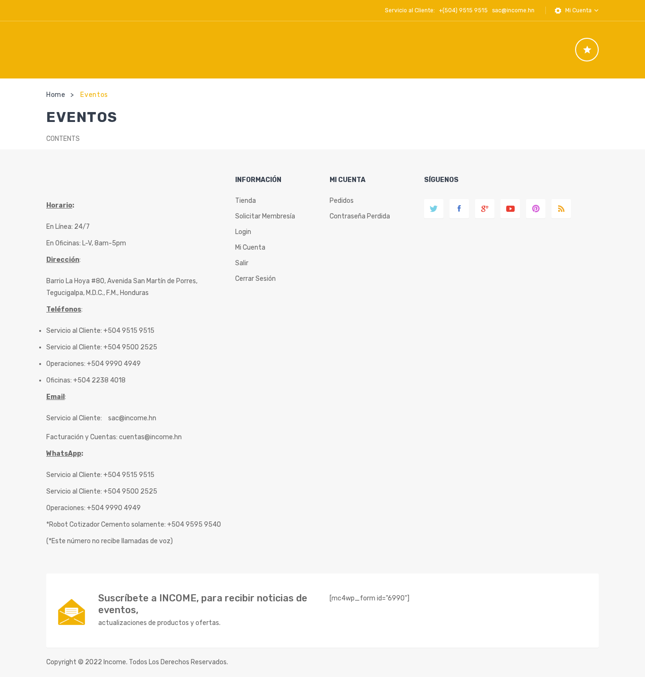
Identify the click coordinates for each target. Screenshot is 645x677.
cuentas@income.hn (150, 437)
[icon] (587, 50)
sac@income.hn (513, 10)
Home (56, 95)
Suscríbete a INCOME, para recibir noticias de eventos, (202, 604)
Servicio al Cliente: (74, 418)
